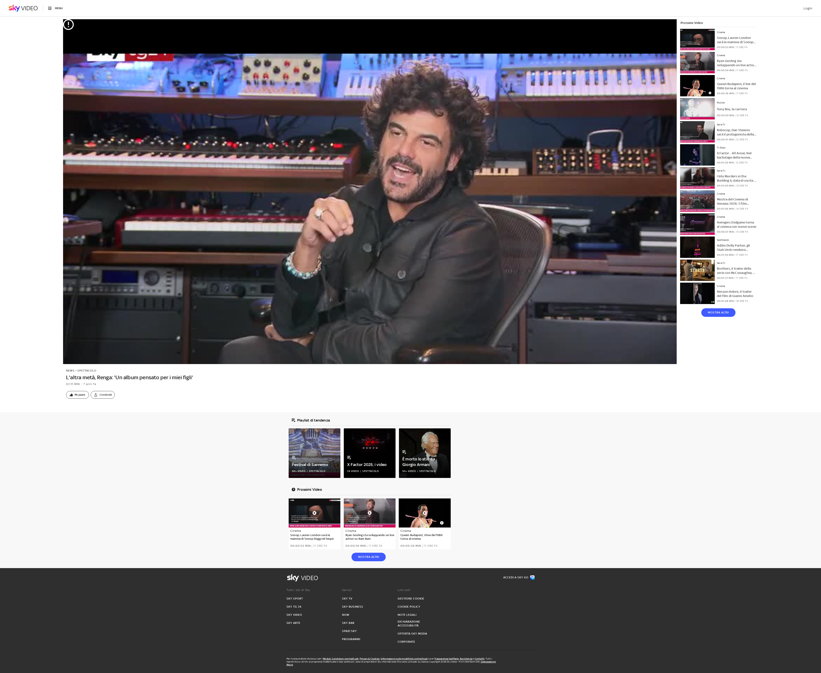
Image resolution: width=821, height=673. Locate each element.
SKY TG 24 (293, 606)
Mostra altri (718, 312)
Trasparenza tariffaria (446, 658)
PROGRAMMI (351, 639)
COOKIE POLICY (409, 606)
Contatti (480, 658)
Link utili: (404, 590)
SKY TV (347, 598)
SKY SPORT (294, 598)
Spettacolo (86, 370)
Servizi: (347, 590)
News (70, 370)
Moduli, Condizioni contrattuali (341, 658)
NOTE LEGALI (407, 614)
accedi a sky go (516, 577)
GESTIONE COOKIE (411, 598)
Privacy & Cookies (370, 658)
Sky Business (352, 606)
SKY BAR (348, 623)
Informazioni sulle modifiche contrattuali (404, 658)
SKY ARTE (293, 623)
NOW (345, 614)
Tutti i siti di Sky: (298, 590)
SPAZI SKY (349, 631)
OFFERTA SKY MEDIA (412, 633)
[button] (77, 395)
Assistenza (466, 658)
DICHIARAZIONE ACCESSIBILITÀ (409, 623)
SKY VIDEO (294, 614)
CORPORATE (406, 641)
